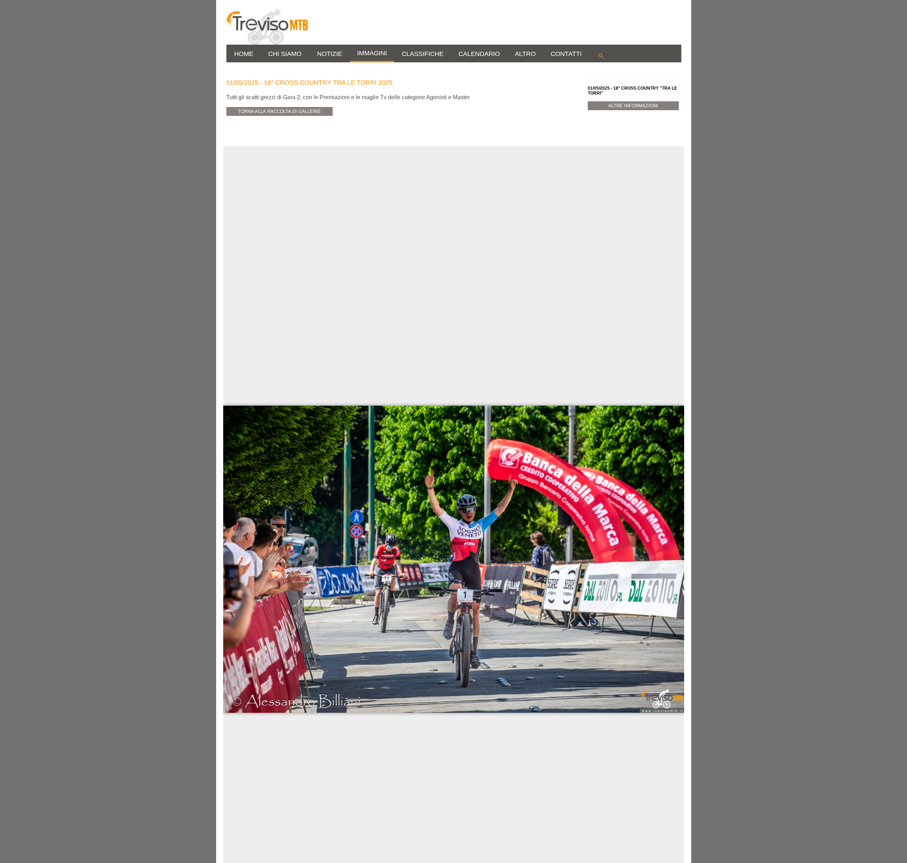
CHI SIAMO (285, 53)
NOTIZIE (329, 53)
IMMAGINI (372, 53)
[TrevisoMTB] (266, 43)
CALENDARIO (479, 53)
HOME (243, 53)
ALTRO (525, 53)
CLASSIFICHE (423, 53)
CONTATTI (566, 53)
